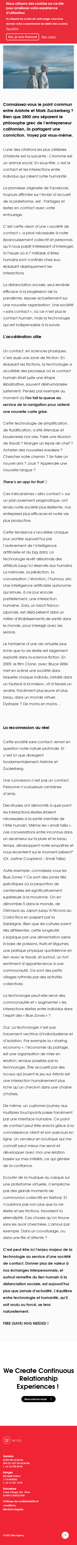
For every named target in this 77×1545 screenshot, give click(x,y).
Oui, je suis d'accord (22, 36)
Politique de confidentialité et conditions (21, 1503)
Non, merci (48, 36)
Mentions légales (13, 1509)
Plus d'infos (12, 28)
